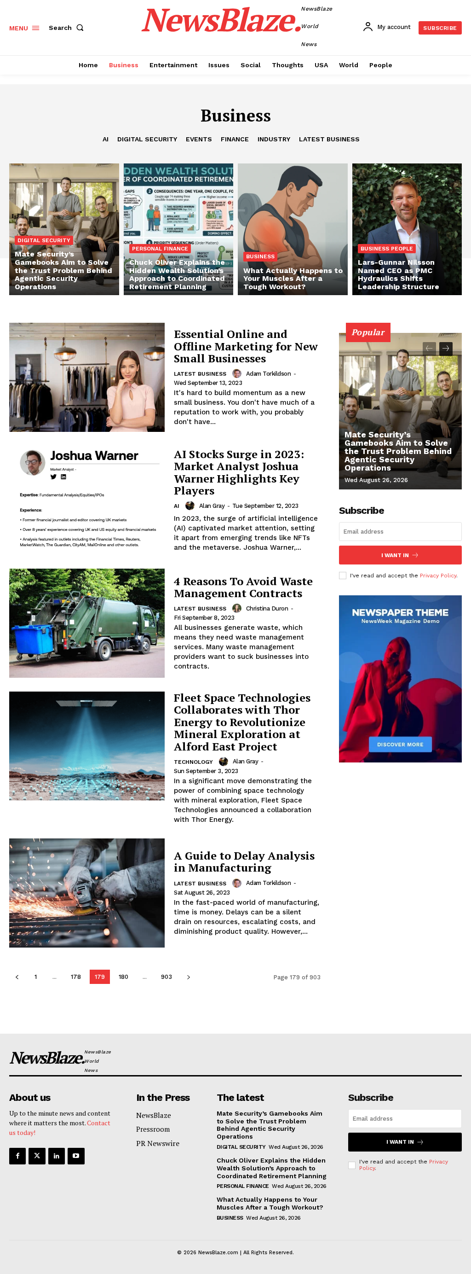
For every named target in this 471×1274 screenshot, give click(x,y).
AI (106, 139)
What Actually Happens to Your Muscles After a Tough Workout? (270, 1203)
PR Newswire (157, 1143)
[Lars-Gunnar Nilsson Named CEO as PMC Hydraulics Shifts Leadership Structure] (407, 229)
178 (76, 976)
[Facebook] (17, 1156)
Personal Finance (160, 248)
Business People (387, 248)
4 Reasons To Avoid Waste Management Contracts (243, 587)
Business (260, 256)
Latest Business (329, 139)
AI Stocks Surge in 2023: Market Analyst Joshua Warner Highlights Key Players (239, 472)
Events (199, 139)
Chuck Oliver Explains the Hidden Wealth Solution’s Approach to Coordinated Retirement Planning (272, 1168)
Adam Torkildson (268, 373)
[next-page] (188, 977)
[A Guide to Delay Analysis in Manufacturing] (87, 893)
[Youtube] (76, 1156)
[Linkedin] (56, 1156)
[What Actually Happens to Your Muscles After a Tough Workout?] (293, 229)
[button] (68, 27)
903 (166, 976)
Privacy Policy (438, 575)
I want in (395, 555)
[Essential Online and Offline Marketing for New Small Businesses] (87, 377)
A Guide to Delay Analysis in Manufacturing (244, 861)
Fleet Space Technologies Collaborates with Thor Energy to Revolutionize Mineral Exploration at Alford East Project (242, 722)
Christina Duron (267, 608)
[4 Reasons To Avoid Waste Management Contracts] (87, 623)
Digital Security (147, 139)
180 (123, 976)
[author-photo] (238, 373)
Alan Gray (212, 505)
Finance (235, 139)
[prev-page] (16, 977)
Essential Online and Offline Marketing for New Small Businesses (246, 346)
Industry (274, 139)
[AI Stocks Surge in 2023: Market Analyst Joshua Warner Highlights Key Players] (87, 500)
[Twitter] (37, 1156)
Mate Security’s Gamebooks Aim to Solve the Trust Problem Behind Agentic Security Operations (398, 451)
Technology (193, 762)
